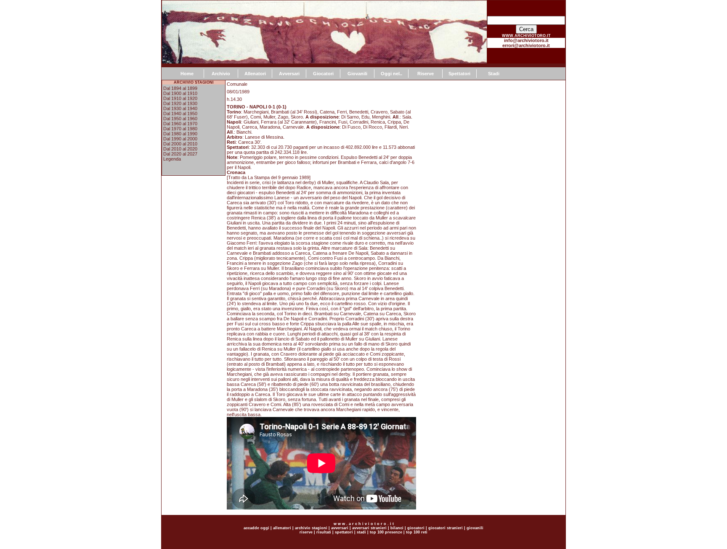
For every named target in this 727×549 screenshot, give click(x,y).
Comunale (237, 84)
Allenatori (255, 73)
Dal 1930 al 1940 (180, 108)
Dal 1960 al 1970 (180, 123)
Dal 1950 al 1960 (180, 118)
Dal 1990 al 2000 (180, 138)
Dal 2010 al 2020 (180, 148)
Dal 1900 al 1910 (180, 93)
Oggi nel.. (391, 73)
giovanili (475, 528)
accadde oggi (256, 528)
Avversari (289, 73)
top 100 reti (416, 532)
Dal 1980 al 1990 (180, 133)
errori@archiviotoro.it (526, 45)
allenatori (282, 528)
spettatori (344, 532)
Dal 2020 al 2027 (180, 153)
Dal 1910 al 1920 (180, 98)
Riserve (425, 73)
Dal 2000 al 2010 (180, 143)
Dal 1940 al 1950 (180, 113)
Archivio (221, 73)
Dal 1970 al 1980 (180, 128)
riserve (306, 532)
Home (187, 73)
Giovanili (357, 73)
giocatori (416, 528)
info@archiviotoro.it (526, 40)
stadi (361, 532)
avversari (339, 528)
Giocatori (323, 73)
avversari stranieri (369, 528)
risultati (323, 532)
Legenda (172, 158)
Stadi (493, 73)
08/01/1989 (238, 91)
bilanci (396, 528)
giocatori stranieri (445, 528)
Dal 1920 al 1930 (180, 103)
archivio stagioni (310, 528)
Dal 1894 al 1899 (180, 88)
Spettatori (459, 73)
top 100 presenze (386, 532)
